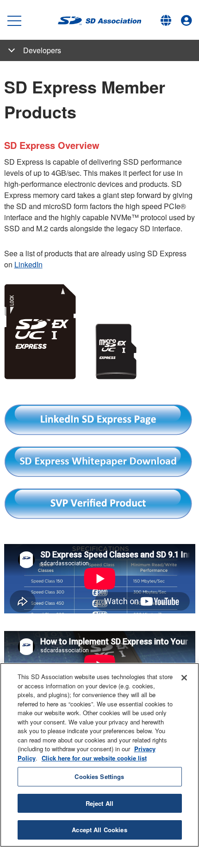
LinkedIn (28, 264)
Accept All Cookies (99, 829)
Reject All (99, 803)
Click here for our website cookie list (94, 758)
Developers (42, 50)
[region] (99, 755)
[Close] (184, 678)
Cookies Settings (99, 776)
